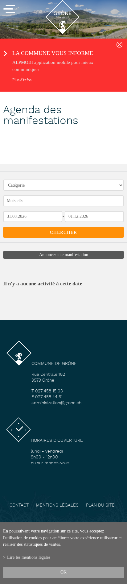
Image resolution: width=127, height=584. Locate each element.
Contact (19, 505)
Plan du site (100, 505)
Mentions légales (57, 505)
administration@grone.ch (56, 403)
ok (63, 572)
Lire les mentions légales (28, 557)
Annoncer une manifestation (63, 254)
